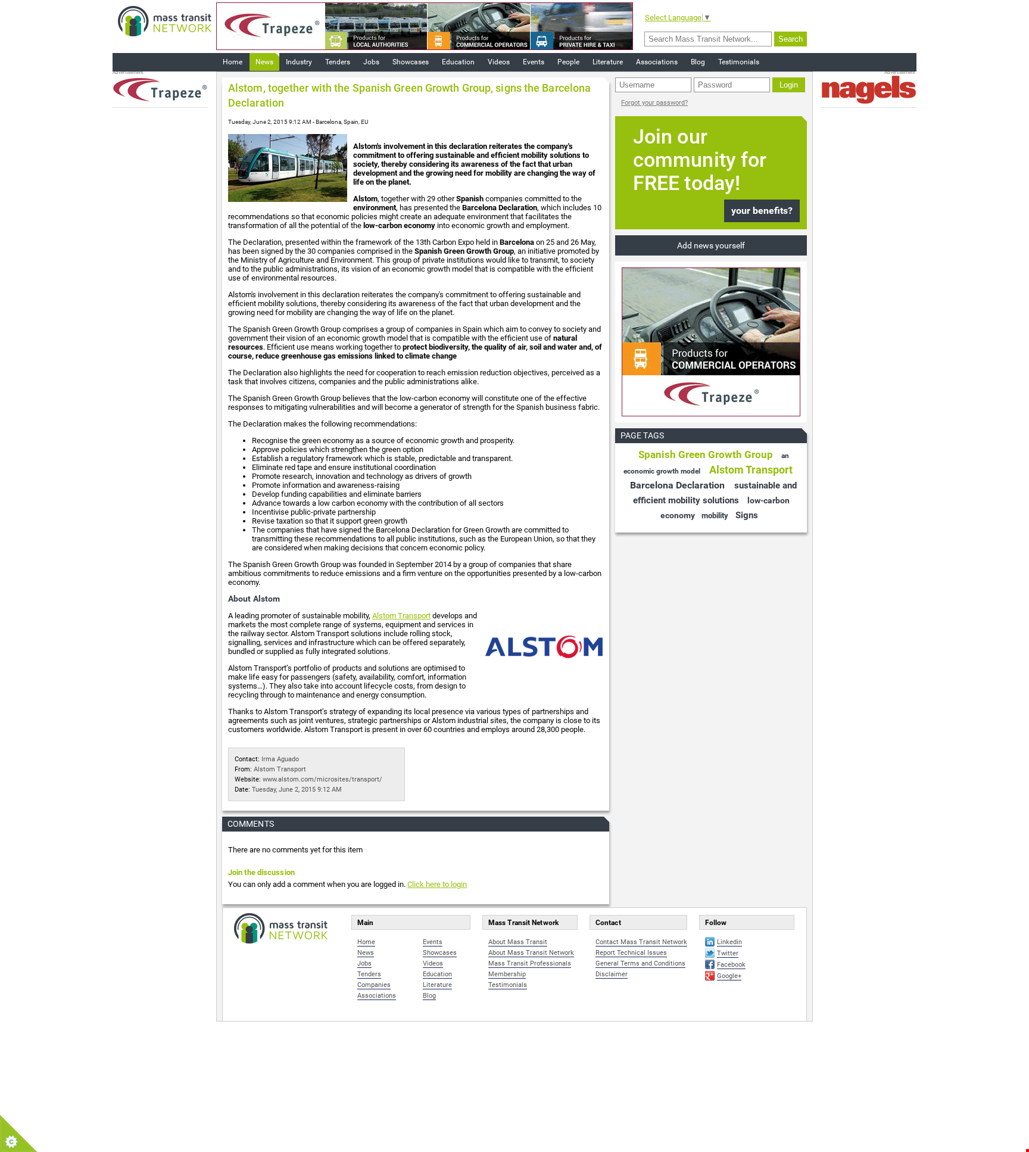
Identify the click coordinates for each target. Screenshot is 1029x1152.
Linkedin (729, 942)
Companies (374, 985)
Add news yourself (711, 245)
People (568, 62)
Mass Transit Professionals (529, 963)
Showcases (410, 62)
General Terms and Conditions (640, 963)
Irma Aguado (280, 759)
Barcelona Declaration (677, 485)
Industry (299, 62)
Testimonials (738, 62)
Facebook (731, 965)
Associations (657, 62)
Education (458, 62)
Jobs (371, 62)
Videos (499, 62)
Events (533, 62)
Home (232, 62)
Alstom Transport (401, 615)
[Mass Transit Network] (164, 20)
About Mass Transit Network (531, 953)
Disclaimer (611, 974)
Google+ (729, 976)
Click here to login (437, 884)
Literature (608, 62)
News (264, 62)
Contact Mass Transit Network (641, 942)
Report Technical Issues (631, 953)
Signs (746, 515)
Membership (507, 974)
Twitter (727, 953)
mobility (714, 515)
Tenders (337, 62)
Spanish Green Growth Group (705, 454)
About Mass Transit (517, 942)
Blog (698, 62)
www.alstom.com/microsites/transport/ (322, 779)
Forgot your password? (654, 103)
